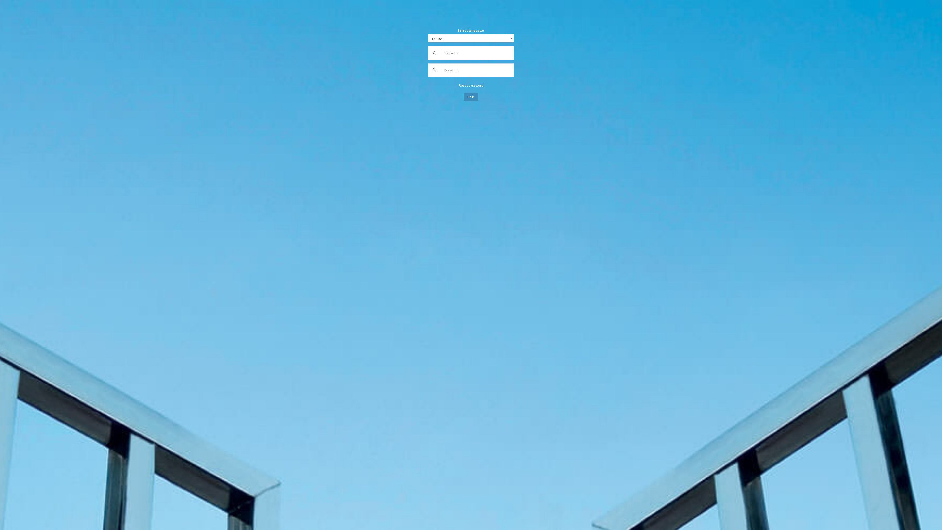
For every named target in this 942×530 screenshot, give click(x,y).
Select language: (471, 30)
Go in (471, 97)
